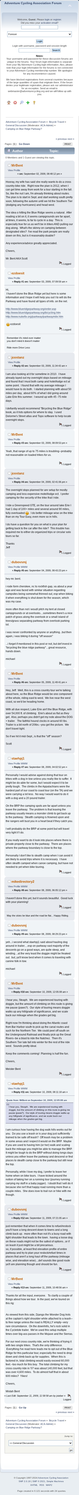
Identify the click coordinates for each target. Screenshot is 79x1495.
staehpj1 (17, 758)
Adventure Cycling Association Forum (32, 3)
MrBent (17, 165)
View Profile (14, 170)
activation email (49, 22)
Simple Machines (55, 1481)
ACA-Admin (46, 125)
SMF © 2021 (38, 1481)
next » (71, 139)
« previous (61, 139)
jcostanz (17, 357)
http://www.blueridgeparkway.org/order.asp (31, 309)
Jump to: (68, 1436)
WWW (24, 567)
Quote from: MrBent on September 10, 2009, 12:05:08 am (36, 1100)
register (57, 19)
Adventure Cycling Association (53, 1478)
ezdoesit (17, 273)
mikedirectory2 (22, 881)
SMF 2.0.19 (25, 1481)
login (47, 19)
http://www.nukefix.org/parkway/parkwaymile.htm (34, 316)
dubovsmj (19, 562)
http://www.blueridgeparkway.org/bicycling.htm (33, 312)
